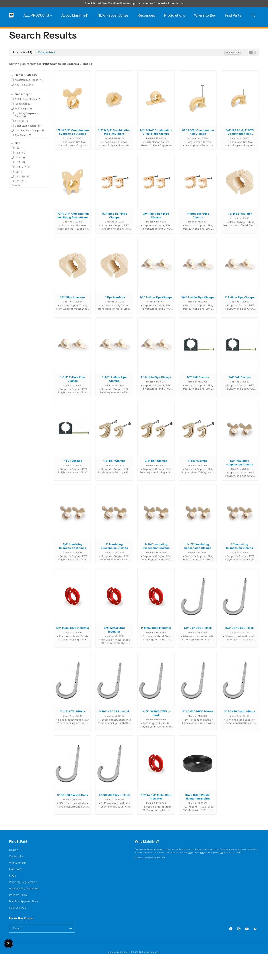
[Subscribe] (71, 928)
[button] (253, 15)
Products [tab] (22, 52)
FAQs (12, 875)
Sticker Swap (17, 907)
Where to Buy (17, 862)
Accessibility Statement (24, 888)
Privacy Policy (18, 894)
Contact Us (16, 856)
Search (13, 849)
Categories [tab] (47, 52)
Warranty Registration (23, 881)
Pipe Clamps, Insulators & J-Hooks (67, 64)
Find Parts (15, 869)
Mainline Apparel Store (23, 901)
